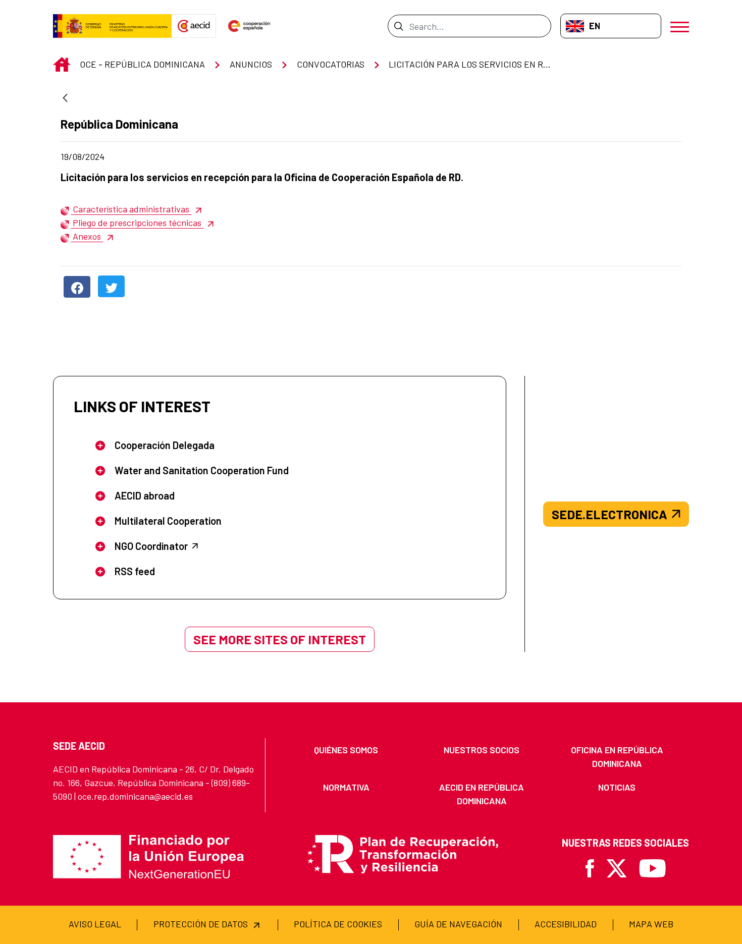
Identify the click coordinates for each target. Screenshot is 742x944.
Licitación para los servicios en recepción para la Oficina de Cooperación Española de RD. (262, 177)
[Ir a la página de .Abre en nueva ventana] (112, 26)
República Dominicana (119, 124)
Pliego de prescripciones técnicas (137, 222)
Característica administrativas (131, 208)
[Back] (65, 98)
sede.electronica (609, 514)
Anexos (87, 236)
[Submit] (398, 26)
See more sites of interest (279, 639)
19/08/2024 (130, 156)
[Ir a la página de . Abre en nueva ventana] (194, 26)
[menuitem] (346, 750)
